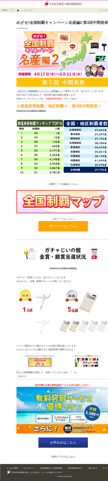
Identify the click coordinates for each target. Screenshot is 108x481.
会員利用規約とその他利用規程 (51, 468)
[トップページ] (19, 10)
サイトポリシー (29, 468)
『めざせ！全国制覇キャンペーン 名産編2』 (38, 91)
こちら (71, 456)
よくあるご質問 (12, 468)
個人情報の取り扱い (75, 468)
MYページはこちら (63, 226)
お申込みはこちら (63, 442)
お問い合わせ (92, 468)
